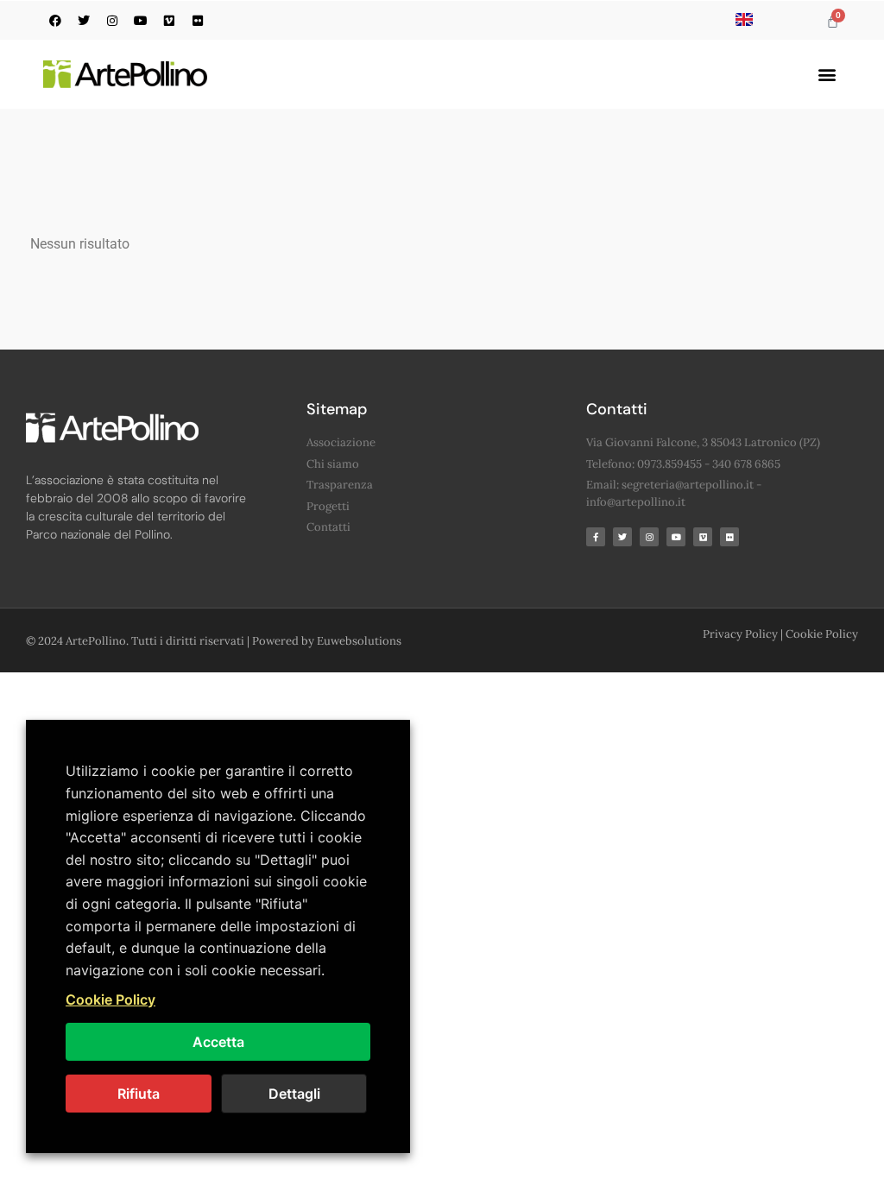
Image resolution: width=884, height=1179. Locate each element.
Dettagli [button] (294, 1093)
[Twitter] (84, 21)
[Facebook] (55, 21)
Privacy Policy (740, 634)
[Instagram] (112, 21)
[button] (826, 74)
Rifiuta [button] (138, 1093)
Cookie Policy (822, 634)
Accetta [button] (218, 1041)
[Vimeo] (169, 21)
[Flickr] (198, 21)
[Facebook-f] (595, 536)
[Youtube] (141, 21)
